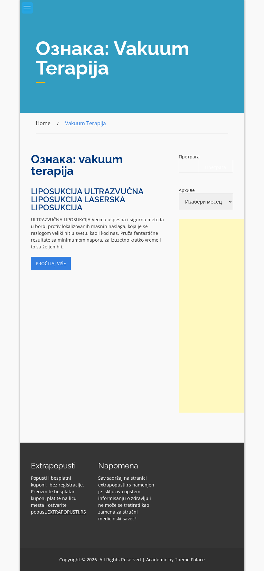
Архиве (187, 190)
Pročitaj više (51, 263)
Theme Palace (190, 559)
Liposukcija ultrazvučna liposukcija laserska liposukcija (87, 199)
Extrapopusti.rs (66, 512)
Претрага (189, 157)
